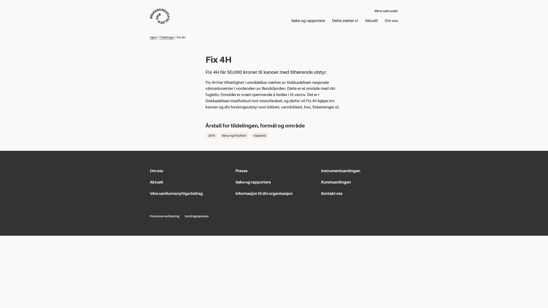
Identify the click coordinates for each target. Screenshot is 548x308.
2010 (211, 135)
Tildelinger (166, 37)
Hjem (153, 37)
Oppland (259, 135)
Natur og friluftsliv (234, 135)
